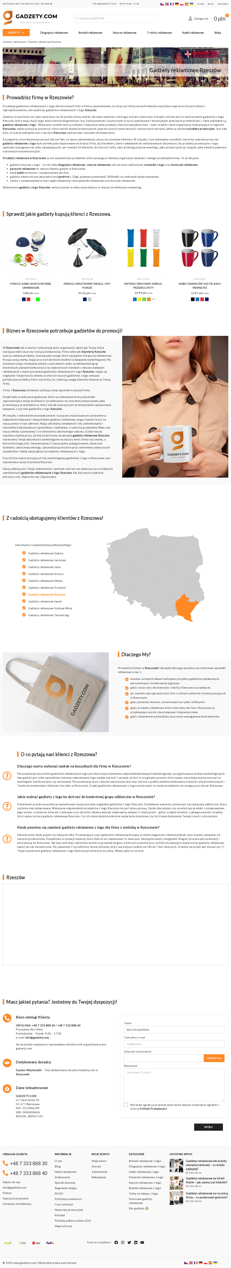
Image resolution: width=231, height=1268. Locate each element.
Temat (128, 1023)
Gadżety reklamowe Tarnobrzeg (48, 615)
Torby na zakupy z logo (143, 1193)
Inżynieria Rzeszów (93, 351)
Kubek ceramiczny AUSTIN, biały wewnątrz (200, 285)
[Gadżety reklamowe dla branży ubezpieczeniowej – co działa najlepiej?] (176, 1166)
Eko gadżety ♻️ (139, 1208)
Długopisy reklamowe (54, 32)
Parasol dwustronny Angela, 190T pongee (87, 285)
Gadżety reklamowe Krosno (46, 574)
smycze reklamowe (99, 164)
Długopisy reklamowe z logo (147, 1166)
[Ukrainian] (192, 3)
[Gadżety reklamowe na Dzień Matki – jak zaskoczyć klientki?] (176, 1183)
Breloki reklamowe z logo (145, 1160)
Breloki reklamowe (90, 32)
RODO (59, 1193)
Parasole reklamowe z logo (146, 1177)
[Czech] (162, 3)
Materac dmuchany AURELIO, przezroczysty (143, 285)
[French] (172, 3)
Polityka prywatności (68, 1199)
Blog (211, 4)
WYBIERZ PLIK (214, 1058)
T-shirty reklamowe (159, 32)
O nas (200, 4)
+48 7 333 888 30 (23, 3)
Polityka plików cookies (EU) (73, 1220)
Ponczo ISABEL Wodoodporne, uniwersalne (30, 285)
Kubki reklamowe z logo (144, 1171)
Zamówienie (99, 1171)
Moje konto (99, 1160)
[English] (167, 3)
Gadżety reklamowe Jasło (44, 567)
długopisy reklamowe (71, 164)
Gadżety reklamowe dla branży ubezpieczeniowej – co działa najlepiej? (206, 1164)
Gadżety (13, 32)
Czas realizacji (64, 1204)
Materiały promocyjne (69, 1209)
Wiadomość (131, 1065)
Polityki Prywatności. (153, 1108)
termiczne (27, 172)
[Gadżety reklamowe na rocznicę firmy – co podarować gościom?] (176, 1198)
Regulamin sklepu (66, 1188)
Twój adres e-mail (134, 1037)
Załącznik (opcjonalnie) (137, 1051)
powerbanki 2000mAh (105, 176)
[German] (177, 3)
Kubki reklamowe (193, 32)
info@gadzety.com (37, 1037)
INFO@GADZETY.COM (104, 3)
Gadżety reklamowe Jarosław (47, 560)
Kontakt (223, 4)
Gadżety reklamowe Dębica (45, 553)
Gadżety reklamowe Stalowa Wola (50, 608)
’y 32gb (68, 176)
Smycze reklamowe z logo (145, 1182)
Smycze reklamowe (125, 32)
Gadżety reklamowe (14, 41)
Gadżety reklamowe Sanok (45, 601)
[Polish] (182, 3)
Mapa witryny (63, 1226)
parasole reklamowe (23, 168)
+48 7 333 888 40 (43, 3)
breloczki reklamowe (185, 164)
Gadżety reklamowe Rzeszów (47, 594)
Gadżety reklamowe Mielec (45, 581)
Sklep (217, 32)
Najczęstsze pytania (16, 1198)
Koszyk (96, 1166)
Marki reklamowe (66, 1171)
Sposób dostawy (65, 1182)
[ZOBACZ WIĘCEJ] (31, 248)
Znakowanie (62, 1177)
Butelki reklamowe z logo (145, 1188)
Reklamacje (99, 1177)
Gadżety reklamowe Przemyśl (47, 587)
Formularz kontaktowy (17, 1203)
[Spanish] (187, 3)
